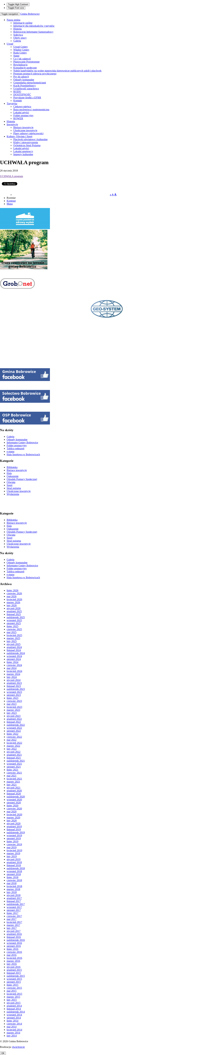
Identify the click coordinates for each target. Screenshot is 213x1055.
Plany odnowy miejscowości (28, 133)
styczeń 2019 (13, 859)
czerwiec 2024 (14, 665)
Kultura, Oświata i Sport (19, 136)
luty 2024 (12, 677)
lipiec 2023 (12, 698)
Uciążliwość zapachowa (26, 88)
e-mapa (10, 451)
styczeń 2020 (13, 823)
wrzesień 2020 (14, 799)
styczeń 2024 (13, 680)
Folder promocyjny (23, 115)
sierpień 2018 (14, 874)
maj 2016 (11, 955)
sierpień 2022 (14, 730)
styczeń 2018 (13, 895)
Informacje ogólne (22, 22)
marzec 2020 (13, 817)
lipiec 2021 (12, 769)
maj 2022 (11, 739)
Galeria (17, 40)
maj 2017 (11, 919)
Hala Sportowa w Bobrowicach (23, 454)
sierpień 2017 (14, 910)
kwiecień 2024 (14, 671)
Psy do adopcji (21, 76)
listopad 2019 (14, 829)
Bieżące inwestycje (23, 127)
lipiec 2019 (12, 841)
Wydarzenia (13, 494)
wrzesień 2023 (14, 692)
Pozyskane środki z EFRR (27, 97)
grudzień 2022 (14, 718)
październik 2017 (16, 904)
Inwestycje (12, 124)
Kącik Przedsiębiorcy (24, 85)
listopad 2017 (14, 901)
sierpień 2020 (14, 802)
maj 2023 (11, 704)
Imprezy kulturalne (23, 154)
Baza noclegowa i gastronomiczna (31, 109)
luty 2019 (12, 856)
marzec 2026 (13, 602)
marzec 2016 (13, 961)
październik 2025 (16, 617)
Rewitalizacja (20, 64)
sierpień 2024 (14, 659)
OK (2, 1053)
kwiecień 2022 (14, 742)
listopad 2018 (14, 865)
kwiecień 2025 (14, 635)
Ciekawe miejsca (22, 106)
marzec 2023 (13, 710)
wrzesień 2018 (14, 871)
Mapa (10, 203)
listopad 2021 (14, 757)
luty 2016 (12, 964)
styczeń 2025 (13, 644)
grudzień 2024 (14, 647)
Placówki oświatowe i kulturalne (30, 139)
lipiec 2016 (12, 949)
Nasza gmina (13, 19)
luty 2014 (12, 1035)
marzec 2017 (13, 925)
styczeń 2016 (13, 967)
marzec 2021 (13, 781)
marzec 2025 (13, 638)
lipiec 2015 (12, 984)
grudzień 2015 (14, 970)
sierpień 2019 (14, 838)
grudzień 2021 (14, 754)
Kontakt (17, 100)
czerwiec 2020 (14, 808)
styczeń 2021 (13, 787)
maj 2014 (11, 1026)
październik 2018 (16, 868)
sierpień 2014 (14, 1017)
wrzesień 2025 (14, 620)
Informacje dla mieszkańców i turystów (34, 25)
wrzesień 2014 (14, 1014)
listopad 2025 (14, 614)
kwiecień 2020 (14, 814)
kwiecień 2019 (14, 850)
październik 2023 (16, 689)
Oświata (11, 482)
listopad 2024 (14, 650)
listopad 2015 (14, 972)
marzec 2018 (13, 889)
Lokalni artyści (21, 112)
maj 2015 (11, 990)
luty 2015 (12, 999)
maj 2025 (11, 632)
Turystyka (12, 103)
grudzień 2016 (14, 934)
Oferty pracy (20, 37)
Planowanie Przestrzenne (26, 61)
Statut (16, 55)
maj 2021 (11, 775)
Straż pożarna (14, 488)
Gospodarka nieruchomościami (29, 82)
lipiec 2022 (12, 733)
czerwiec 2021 (14, 772)
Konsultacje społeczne (25, 67)
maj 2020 (11, 811)
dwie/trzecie (18, 1047)
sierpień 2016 (14, 946)
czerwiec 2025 (14, 629)
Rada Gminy (20, 52)
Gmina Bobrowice (30, 13)
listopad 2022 (14, 721)
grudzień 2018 (14, 862)
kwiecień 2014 (14, 1029)
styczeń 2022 (13, 751)
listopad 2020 (14, 793)
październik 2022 (16, 724)
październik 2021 (16, 760)
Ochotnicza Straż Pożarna (26, 145)
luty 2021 (12, 784)
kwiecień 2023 (14, 707)
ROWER (18, 118)
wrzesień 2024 (14, 656)
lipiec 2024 (12, 662)
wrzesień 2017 (14, 907)
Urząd (10, 43)
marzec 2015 (13, 996)
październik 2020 (16, 796)
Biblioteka (12, 467)
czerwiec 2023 (14, 701)
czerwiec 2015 (14, 987)
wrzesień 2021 (14, 763)
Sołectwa (18, 34)
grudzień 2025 (14, 611)
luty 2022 (12, 748)
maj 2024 (11, 668)
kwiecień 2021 (14, 778)
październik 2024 (16, 653)
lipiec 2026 (12, 590)
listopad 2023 (14, 686)
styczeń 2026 (13, 608)
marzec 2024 (13, 674)
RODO (17, 91)
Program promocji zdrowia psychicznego (34, 73)
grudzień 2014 (14, 1005)
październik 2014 (16, 1011)
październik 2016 (16, 940)
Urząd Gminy (20, 46)
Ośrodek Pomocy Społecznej (22, 479)
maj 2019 (11, 847)
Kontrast (11, 200)
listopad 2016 (14, 937)
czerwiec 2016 (14, 952)
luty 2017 (12, 928)
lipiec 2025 (12, 626)
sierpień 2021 (14, 766)
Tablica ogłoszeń (15, 448)
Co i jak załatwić (22, 58)
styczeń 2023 (13, 716)
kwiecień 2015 (14, 993)
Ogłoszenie (12, 476)
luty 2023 (12, 713)
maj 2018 (11, 883)
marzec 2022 (13, 745)
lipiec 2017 (12, 913)
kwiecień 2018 (14, 886)
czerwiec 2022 (14, 736)
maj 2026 (11, 596)
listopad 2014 (14, 1008)
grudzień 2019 (14, 826)
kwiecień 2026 (14, 599)
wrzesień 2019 (14, 835)
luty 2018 (12, 892)
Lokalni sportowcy (23, 151)
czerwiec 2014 (14, 1023)
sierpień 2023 (14, 695)
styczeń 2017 (13, 931)
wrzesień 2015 (14, 978)
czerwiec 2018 (14, 880)
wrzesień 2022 (14, 727)
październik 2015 (16, 975)
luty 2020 (12, 820)
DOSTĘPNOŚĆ (22, 94)
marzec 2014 (13, 1032)
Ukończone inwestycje (25, 130)
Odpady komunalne (23, 79)
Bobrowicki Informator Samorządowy (33, 31)
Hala (9, 473)
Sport (9, 485)
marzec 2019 (13, 853)
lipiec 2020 (12, 805)
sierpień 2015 (14, 981)
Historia (17, 28)
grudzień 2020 (14, 790)
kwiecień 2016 (14, 958)
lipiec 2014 (12, 1020)
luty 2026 (12, 605)
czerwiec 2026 (14, 593)
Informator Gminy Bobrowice (22, 442)
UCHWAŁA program (11, 176)
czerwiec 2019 (14, 844)
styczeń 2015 (13, 1002)
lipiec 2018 (12, 877)
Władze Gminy (21, 49)
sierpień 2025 (14, 623)
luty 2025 (12, 641)
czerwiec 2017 (14, 916)
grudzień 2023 (14, 683)
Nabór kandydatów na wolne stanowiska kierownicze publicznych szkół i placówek (57, 70)
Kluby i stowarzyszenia (25, 142)
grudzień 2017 (14, 898)
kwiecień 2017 (14, 922)
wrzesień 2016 (14, 943)
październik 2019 (16, 832)
